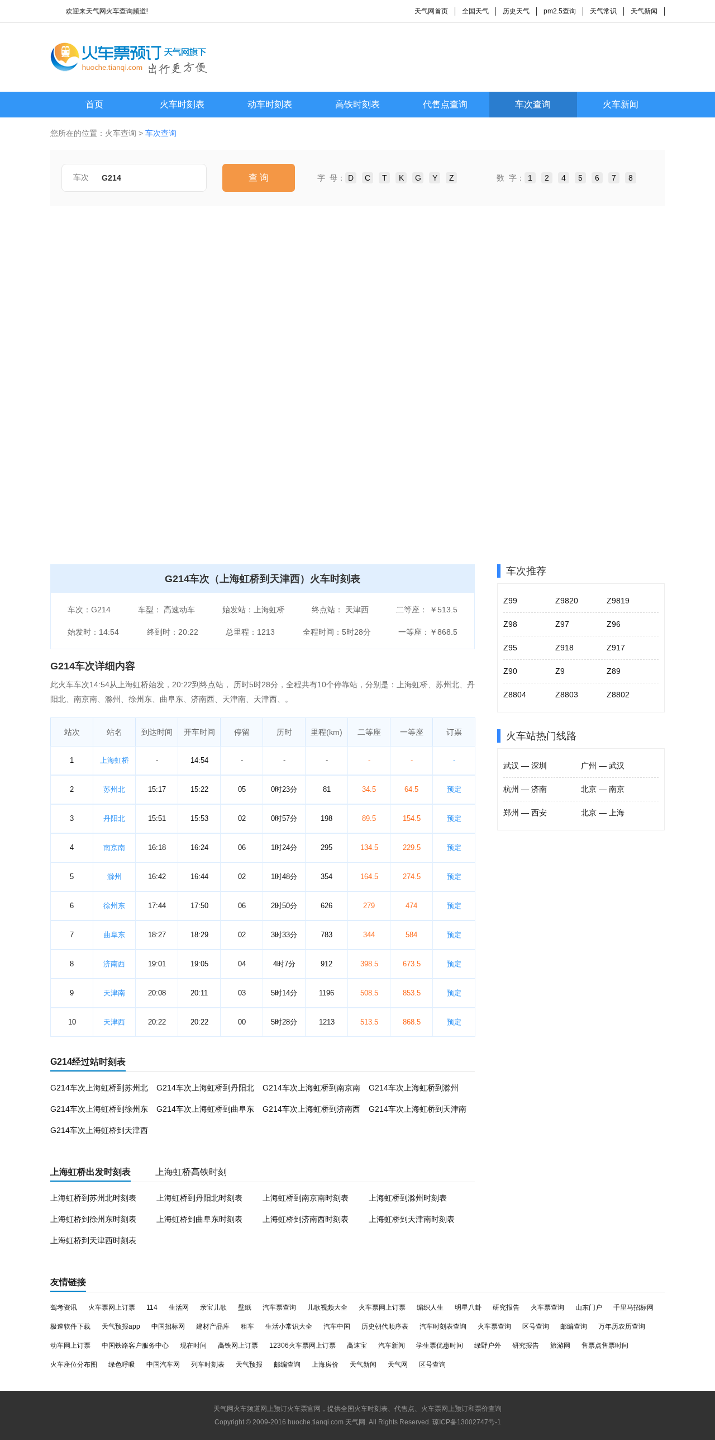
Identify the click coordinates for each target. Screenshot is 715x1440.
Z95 (510, 647)
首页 (94, 104)
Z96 (614, 624)
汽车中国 (336, 1326)
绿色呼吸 (121, 1364)
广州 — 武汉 (603, 765)
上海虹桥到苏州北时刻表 (93, 1197)
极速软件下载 (70, 1326)
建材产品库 (213, 1326)
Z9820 (566, 600)
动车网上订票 (70, 1345)
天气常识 (603, 11)
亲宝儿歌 (213, 1307)
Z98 (510, 624)
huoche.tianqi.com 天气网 (326, 1422)
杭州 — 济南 (525, 789)
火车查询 (120, 133)
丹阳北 (114, 818)
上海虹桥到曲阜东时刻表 (199, 1219)
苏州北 (114, 789)
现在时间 (193, 1345)
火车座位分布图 (73, 1364)
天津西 (114, 1022)
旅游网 (560, 1345)
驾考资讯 (63, 1307)
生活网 (179, 1307)
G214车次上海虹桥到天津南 (417, 1108)
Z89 (614, 671)
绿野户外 (487, 1345)
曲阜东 (114, 935)
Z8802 (618, 694)
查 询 (259, 177)
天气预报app (121, 1326)
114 (152, 1307)
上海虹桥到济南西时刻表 (306, 1219)
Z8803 (566, 694)
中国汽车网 (163, 1364)
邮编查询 (573, 1326)
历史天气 (516, 11)
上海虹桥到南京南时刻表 (306, 1197)
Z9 (560, 671)
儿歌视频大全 (327, 1307)
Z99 (510, 600)
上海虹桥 (114, 760)
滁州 (114, 876)
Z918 (564, 647)
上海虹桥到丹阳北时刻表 (199, 1197)
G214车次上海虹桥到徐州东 (99, 1108)
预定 (454, 789)
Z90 (510, 671)
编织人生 (430, 1307)
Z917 (616, 647)
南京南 (114, 847)
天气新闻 (644, 11)
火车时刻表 (182, 104)
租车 (247, 1326)
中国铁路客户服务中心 (135, 1345)
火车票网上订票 (111, 1307)
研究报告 (506, 1307)
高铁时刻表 (357, 104)
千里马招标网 (633, 1307)
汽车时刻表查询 (443, 1326)
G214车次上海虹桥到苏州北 (99, 1087)
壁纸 (244, 1307)
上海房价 (325, 1364)
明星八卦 (468, 1307)
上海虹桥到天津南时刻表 (412, 1219)
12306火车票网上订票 (302, 1345)
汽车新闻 (391, 1345)
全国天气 (475, 11)
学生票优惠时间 (439, 1345)
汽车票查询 (279, 1307)
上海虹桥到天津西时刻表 (93, 1240)
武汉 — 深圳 (525, 765)
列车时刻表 (208, 1364)
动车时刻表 (269, 104)
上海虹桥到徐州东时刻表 (93, 1219)
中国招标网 (168, 1326)
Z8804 (514, 694)
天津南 (114, 993)
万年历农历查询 (621, 1326)
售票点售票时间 (604, 1345)
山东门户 (588, 1307)
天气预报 (249, 1364)
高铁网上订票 (238, 1345)
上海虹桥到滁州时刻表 (408, 1197)
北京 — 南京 (603, 789)
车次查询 (533, 104)
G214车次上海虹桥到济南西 (311, 1108)
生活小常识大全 (288, 1326)
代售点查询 (445, 104)
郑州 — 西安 (525, 812)
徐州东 (114, 905)
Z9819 (618, 600)
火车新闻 (620, 104)
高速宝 (357, 1345)
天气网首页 (431, 11)
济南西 (114, 964)
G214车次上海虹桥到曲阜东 (205, 1108)
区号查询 (535, 1326)
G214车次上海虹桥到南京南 (311, 1087)
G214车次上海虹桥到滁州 (414, 1087)
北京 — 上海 (603, 812)
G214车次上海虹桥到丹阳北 (205, 1087)
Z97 (562, 624)
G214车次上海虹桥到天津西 (99, 1130)
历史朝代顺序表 (384, 1326)
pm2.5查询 (560, 11)
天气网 (398, 1364)
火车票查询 (547, 1307)
